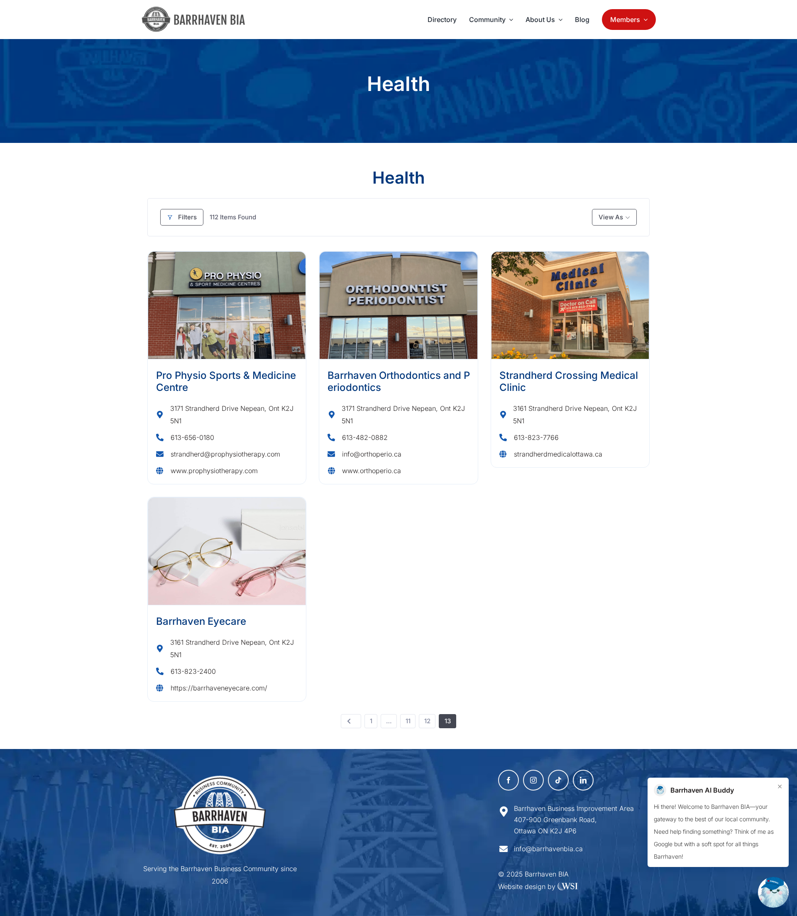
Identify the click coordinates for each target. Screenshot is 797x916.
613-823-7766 (536, 437)
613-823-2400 (193, 671)
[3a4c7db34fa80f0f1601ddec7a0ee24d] (197, 10)
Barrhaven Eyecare (201, 621)
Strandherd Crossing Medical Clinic (568, 381)
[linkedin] (583, 780)
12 (427, 721)
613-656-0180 (192, 437)
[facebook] (508, 780)
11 (408, 721)
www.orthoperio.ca (371, 471)
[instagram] (533, 780)
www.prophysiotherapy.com (214, 471)
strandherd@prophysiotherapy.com (225, 454)
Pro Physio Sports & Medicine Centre (226, 381)
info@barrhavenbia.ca (548, 849)
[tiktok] (558, 780)
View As (611, 217)
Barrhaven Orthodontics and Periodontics (399, 381)
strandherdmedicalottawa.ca (558, 454)
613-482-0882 (365, 437)
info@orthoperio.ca (371, 454)
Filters (187, 217)
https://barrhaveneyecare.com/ (219, 688)
